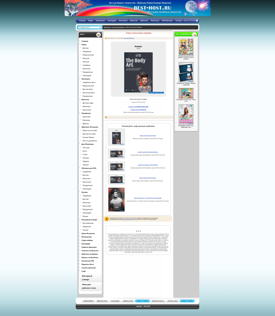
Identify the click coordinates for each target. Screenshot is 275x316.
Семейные (86, 65)
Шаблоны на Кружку (90, 254)
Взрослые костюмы (90, 130)
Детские (86, 48)
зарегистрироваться (128, 219)
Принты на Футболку (90, 257)
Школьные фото (89, 93)
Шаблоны (144, 20)
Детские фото (88, 89)
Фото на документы (90, 141)
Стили (85, 154)
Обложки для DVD (89, 168)
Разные (85, 216)
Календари (112, 20)
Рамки (90, 20)
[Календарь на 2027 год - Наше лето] (186, 98)
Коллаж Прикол (88, 137)
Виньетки (134, 20)
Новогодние (87, 75)
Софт (84, 271)
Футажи (85, 192)
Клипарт (179, 20)
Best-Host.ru (107, 27)
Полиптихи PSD (88, 261)
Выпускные (87, 110)
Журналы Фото (88, 264)
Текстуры (86, 148)
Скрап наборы (87, 240)
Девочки (86, 123)
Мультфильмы (88, 223)
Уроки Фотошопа (88, 233)
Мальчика (86, 120)
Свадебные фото (89, 82)
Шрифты (86, 161)
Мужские (86, 58)
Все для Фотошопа (118, 27)
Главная (82, 20)
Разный (85, 230)
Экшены (86, 165)
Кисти (85, 151)
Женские (86, 62)
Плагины (86, 158)
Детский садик (88, 103)
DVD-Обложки (167, 20)
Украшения (87, 226)
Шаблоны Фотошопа (90, 127)
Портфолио (100, 20)
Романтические (88, 55)
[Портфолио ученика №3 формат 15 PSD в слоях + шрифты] (186, 54)
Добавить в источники (189, 20)
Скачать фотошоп (89, 268)
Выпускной (87, 206)
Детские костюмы (89, 134)
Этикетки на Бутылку (90, 251)
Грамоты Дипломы (89, 247)
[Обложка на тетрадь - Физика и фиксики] (186, 81)
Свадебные (87, 51)
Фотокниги (123, 20)
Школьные (86, 69)
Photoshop (155, 20)
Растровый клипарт (89, 220)
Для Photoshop (87, 144)
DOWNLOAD (138, 107)
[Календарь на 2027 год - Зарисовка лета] (186, 124)
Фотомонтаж (87, 237)
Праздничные (88, 72)
